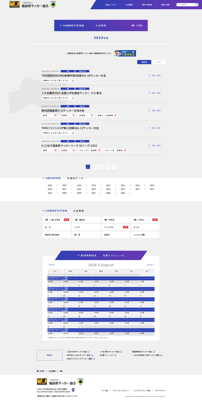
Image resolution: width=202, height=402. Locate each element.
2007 (94, 193)
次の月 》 (151, 265)
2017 (64, 189)
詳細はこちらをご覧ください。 (56, 80)
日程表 (82, 115)
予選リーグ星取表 (105, 115)
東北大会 (82, 71)
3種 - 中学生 (109, 219)
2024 (79, 185)
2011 (152, 189)
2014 (108, 189)
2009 (64, 193)
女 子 (48, 227)
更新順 (144, 62)
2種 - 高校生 (79, 219)
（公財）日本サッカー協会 (77, 351)
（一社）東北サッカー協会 (109, 351)
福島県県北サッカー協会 (142, 351)
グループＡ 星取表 (88, 150)
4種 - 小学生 (138, 219)
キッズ (136, 227)
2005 (123, 193)
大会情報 (52, 371)
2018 (50, 189)
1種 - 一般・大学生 (52, 219)
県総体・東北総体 (52, 234)
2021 (123, 185)
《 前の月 (51, 265)
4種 (68, 71)
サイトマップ (160, 390)
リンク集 (104, 390)
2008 (79, 193)
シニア (77, 227)
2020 (137, 185)
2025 (64, 185)
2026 (50, 185)
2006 (108, 193)
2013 (123, 189)
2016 (79, 189)
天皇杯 (107, 234)
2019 (152, 185)
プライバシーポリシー (121, 390)
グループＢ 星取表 (114, 150)
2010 (50, 193)
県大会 (82, 106)
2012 (137, 189)
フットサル (109, 227)
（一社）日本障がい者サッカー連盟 (145, 355)
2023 (94, 185)
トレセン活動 (139, 234)
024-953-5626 (46, 391)
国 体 (77, 234)
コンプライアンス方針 (142, 390)
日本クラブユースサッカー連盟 (79, 358)
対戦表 (64, 115)
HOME (42, 371)
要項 (45, 115)
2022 (108, 185)
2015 (94, 189)
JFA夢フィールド (106, 355)
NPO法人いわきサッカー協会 (78, 355)
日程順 (158, 62)
